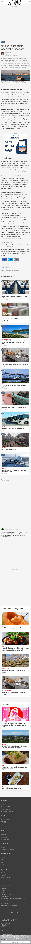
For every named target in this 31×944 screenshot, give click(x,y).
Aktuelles (4, 800)
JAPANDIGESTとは (5, 904)
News (2, 803)
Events (2, 804)
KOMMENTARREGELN (6, 902)
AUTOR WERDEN (5, 896)
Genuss (3, 872)
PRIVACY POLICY (5, 900)
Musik (2, 862)
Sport (2, 865)
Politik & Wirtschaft (5, 809)
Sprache (3, 832)
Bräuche (3, 847)
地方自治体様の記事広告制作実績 (9, 905)
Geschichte (3, 846)
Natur (2, 824)
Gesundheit (4, 834)
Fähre (2, 267)
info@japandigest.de (4, 930)
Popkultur (3, 856)
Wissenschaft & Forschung (7, 811)
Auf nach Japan (4, 837)
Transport (7, 267)
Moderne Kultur (6, 853)
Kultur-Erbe (4, 843)
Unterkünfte (4, 822)
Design (2, 864)
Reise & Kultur (4, 879)
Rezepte (3, 875)
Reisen (3, 815)
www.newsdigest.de (4, 929)
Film (2, 859)
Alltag (2, 830)
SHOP (2, 892)
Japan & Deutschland (6, 877)
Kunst (2, 860)
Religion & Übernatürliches (7, 849)
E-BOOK (3, 890)
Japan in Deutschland (7, 870)
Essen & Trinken (5, 819)
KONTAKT (3, 888)
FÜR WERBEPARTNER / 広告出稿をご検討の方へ (13, 898)
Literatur (3, 857)
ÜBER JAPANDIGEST (6, 885)
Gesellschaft (4, 808)
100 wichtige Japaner (6, 806)
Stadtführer (3, 826)
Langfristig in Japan (5, 839)
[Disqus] (15, 504)
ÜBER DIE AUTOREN (6, 894)
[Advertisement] (15, 22)
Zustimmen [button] (15, 942)
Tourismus (3, 818)
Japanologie (4, 874)
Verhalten (3, 836)
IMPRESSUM (4, 887)
